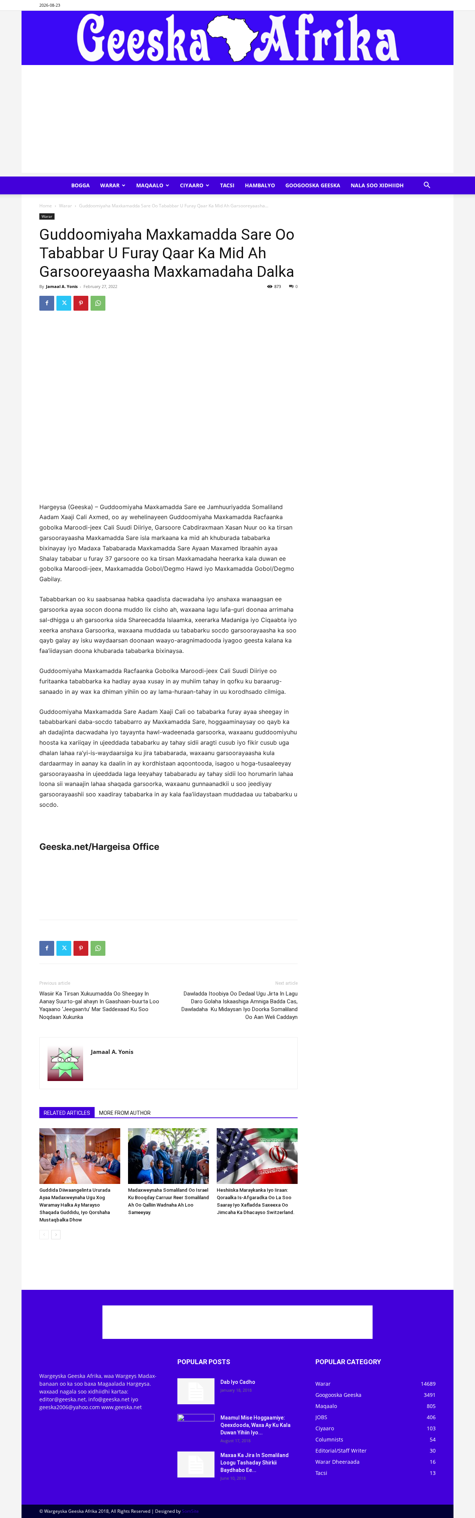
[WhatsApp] (98, 303)
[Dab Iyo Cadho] (195, 1391)
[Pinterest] (80, 303)
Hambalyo (260, 185)
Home (45, 206)
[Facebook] (46, 303)
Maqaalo (149, 185)
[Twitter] (63, 303)
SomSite (190, 1511)
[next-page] (55, 1234)
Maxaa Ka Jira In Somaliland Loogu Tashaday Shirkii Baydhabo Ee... (254, 1462)
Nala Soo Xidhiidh (377, 185)
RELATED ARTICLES (67, 1113)
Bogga (80, 185)
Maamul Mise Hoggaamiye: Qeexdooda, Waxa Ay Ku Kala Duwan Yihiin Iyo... (255, 1425)
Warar (109, 185)
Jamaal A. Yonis (62, 286)
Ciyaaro (191, 185)
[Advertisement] (237, 121)
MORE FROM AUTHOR (125, 1113)
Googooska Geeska (312, 185)
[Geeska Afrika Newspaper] (237, 38)
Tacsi (227, 185)
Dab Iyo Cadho (237, 1382)
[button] (427, 186)
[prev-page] (44, 1234)
